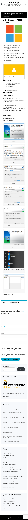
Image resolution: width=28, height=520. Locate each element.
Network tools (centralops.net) (10, 471)
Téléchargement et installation (12, 83)
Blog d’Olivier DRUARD (8, 503)
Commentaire (5, 313)
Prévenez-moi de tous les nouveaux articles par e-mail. (13, 354)
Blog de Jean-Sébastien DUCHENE (11, 505)
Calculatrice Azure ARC (8, 487)
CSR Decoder (6, 457)
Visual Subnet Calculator (9, 455)
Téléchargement (12, 84)
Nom (3, 326)
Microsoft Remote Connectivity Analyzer (13, 476)
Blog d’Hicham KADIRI (8, 498)
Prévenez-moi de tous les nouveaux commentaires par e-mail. (11, 349)
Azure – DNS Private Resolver (10, 427)
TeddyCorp (13, 2)
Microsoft (22, 13)
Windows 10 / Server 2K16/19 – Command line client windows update (13, 418)
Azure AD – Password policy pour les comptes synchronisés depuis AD (12, 413)
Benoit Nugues (6, 13)
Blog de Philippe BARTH (9, 501)
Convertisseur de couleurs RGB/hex (12, 469)
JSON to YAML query (8, 467)
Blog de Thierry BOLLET (9, 508)
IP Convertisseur (7, 453)
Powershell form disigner (9, 481)
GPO (8, 16)
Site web (3, 340)
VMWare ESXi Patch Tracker (10, 478)
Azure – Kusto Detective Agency (11, 409)
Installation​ (10, 86)
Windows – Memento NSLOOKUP (11, 441)
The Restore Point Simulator (10, 464)
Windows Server (6, 14)
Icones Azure (6, 462)
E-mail (3, 333)
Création (4, 16)
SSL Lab (4, 460)
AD (20, 14)
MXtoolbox (5, 474)
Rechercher (6, 366)
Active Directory (16, 13)
